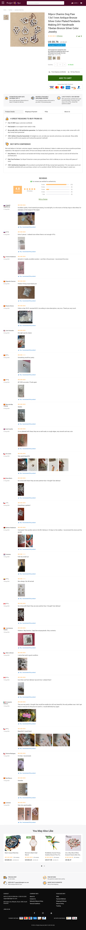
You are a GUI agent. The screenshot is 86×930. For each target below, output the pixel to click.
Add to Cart (65, 78)
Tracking (58, 906)
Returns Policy (60, 903)
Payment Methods (61, 899)
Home (5, 10)
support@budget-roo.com (10, 898)
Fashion (10, 10)
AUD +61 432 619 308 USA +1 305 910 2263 (15, 896)
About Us (32, 896)
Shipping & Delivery (61, 901)
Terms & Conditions (35, 903)
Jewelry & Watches (19, 10)
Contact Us (33, 899)
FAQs (57, 896)
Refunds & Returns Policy (36, 901)
